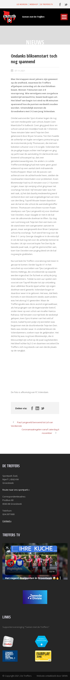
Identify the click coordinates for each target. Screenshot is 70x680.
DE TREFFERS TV (46, 4)
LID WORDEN (22, 4)
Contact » (6, 521)
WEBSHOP (34, 4)
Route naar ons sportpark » (15, 489)
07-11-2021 (20, 70)
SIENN (65, 675)
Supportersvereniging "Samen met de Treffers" (25, 627)
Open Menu (64, 17)
